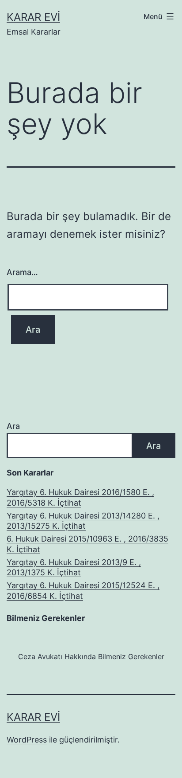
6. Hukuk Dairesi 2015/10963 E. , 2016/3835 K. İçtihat (87, 544)
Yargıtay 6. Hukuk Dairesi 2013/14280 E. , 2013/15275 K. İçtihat (83, 520)
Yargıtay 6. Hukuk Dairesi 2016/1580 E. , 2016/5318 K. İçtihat (80, 497)
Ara (13, 426)
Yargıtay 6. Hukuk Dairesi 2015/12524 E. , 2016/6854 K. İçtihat (83, 590)
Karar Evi (33, 17)
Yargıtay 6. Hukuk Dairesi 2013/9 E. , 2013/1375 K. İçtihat (74, 567)
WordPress (27, 739)
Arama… (22, 272)
